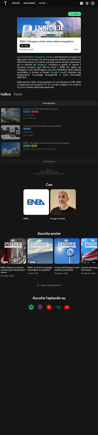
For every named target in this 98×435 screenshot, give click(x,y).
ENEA (24, 77)
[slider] (32, 45)
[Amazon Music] (58, 307)
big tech (21, 87)
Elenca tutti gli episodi (51, 285)
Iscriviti (76, 14)
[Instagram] (92, 3)
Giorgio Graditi (58, 72)
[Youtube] (67, 307)
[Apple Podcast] (87, 3)
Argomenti (29, 3)
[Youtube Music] (49, 307)
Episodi (16, 3)
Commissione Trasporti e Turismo (37, 57)
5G (45, 84)
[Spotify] (81, 3)
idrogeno (41, 64)
